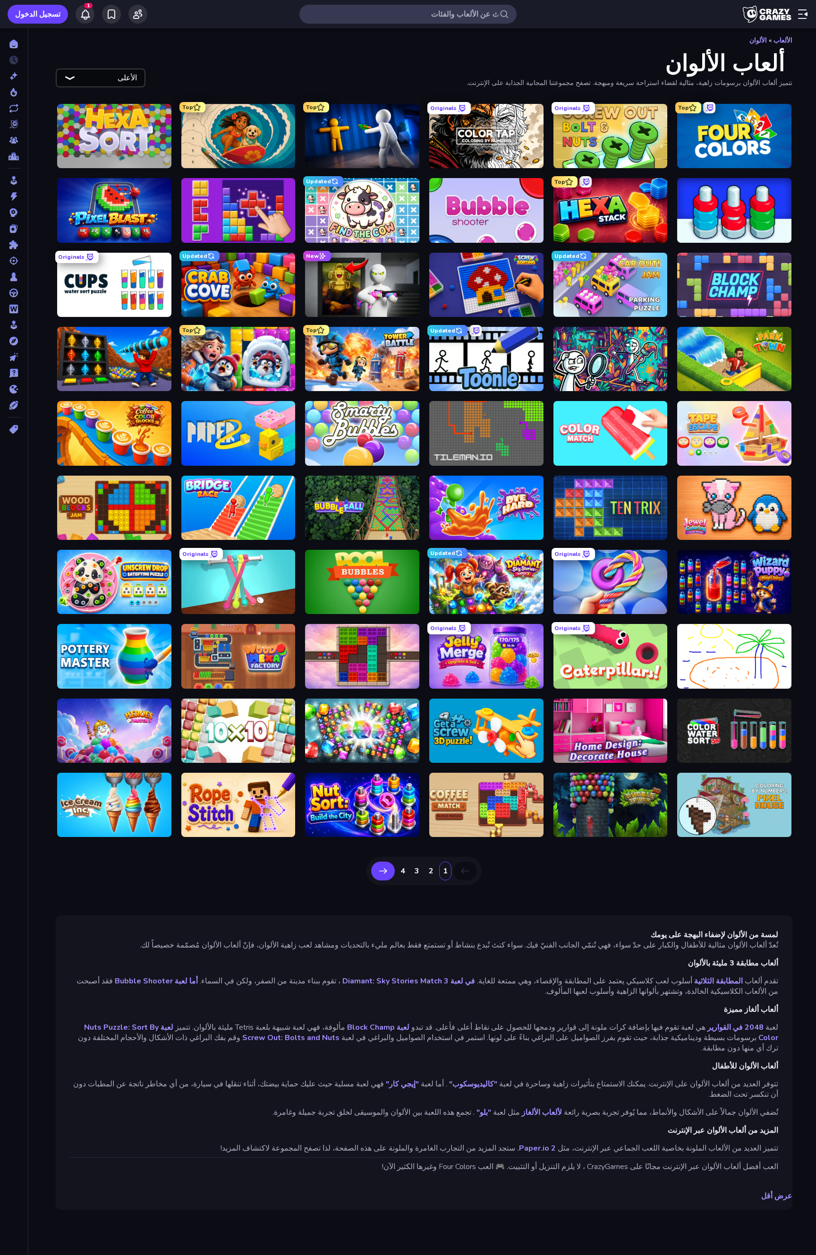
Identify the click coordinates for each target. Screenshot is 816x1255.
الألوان (758, 40)
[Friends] (137, 14)
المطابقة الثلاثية (718, 981)
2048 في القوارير (735, 1027)
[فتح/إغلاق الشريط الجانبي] (802, 14)
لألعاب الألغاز (542, 1112)
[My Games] (111, 14)
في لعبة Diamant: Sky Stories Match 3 (408, 981)
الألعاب (783, 40)
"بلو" (483, 1112)
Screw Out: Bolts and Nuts (291, 1038)
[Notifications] (85, 14)
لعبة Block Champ (378, 1027)
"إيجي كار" (402, 1084)
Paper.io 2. (536, 1148)
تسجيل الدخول (37, 14)
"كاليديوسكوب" (473, 1084)
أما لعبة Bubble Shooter (156, 981)
